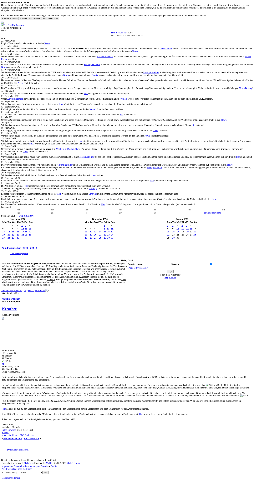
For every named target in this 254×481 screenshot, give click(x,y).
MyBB (49, 463)
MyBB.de (28, 463)
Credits (54, 466)
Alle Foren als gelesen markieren (17, 469)
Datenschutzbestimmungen (26, 466)
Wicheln (123, 99)
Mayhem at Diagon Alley (67, 149)
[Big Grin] (211, 385)
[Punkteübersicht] (212, 212)
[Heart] (244, 395)
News (47, 43)
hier (86, 93)
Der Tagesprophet (36, 290)
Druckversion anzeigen (18, 449)
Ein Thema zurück (12, 438)
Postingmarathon (92, 64)
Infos (31, 143)
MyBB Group (73, 463)
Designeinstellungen (11, 478)
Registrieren (170, 277)
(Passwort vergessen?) (138, 268)
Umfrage (93, 188)
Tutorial (94, 75)
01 (25, 290)
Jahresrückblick (87, 157)
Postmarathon (166, 48)
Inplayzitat (6, 435)
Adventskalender (105, 56)
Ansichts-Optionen (11, 299)
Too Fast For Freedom (11, 290)
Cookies (45, 466)
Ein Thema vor (31, 438)
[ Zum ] (26, 216)
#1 (3, 364)
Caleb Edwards (9, 430)
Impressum (7, 466)
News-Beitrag (245, 88)
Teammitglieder (118, 33)
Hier (61, 104)
